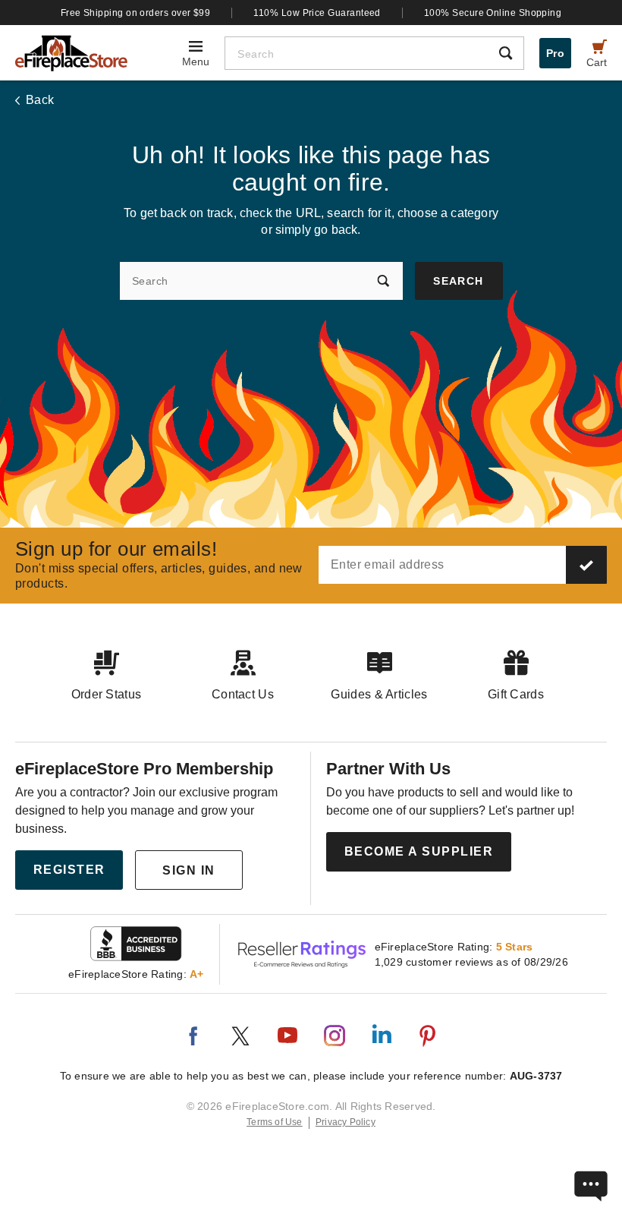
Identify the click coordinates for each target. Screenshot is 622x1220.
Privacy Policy (345, 1122)
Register (69, 869)
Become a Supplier (419, 851)
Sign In (188, 870)
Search (458, 281)
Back (40, 99)
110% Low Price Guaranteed (317, 13)
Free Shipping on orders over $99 (136, 13)
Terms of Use (275, 1122)
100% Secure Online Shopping (492, 13)
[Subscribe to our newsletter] (586, 565)
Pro (555, 53)
